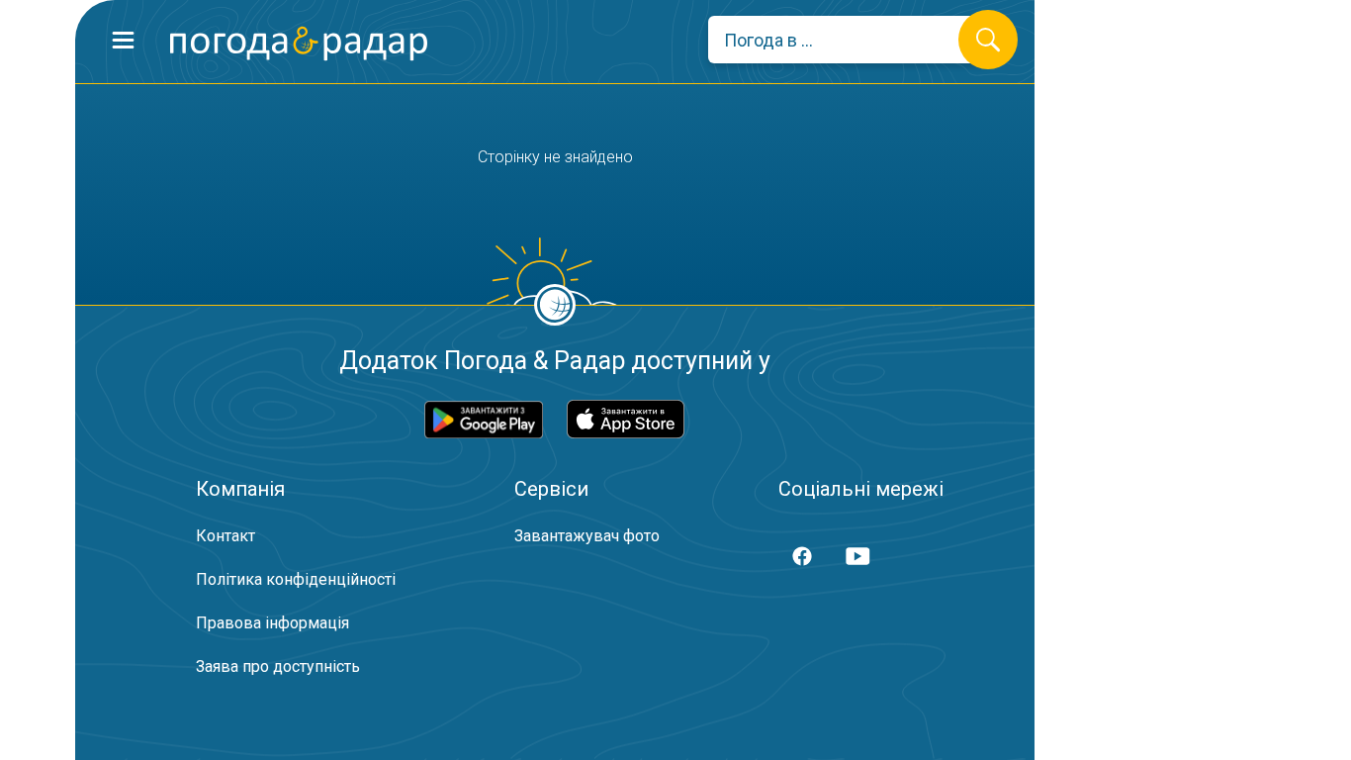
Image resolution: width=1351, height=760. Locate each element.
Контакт (225, 535)
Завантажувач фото (587, 535)
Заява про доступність (278, 666)
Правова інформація (272, 623)
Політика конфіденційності (296, 579)
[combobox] (848, 39)
